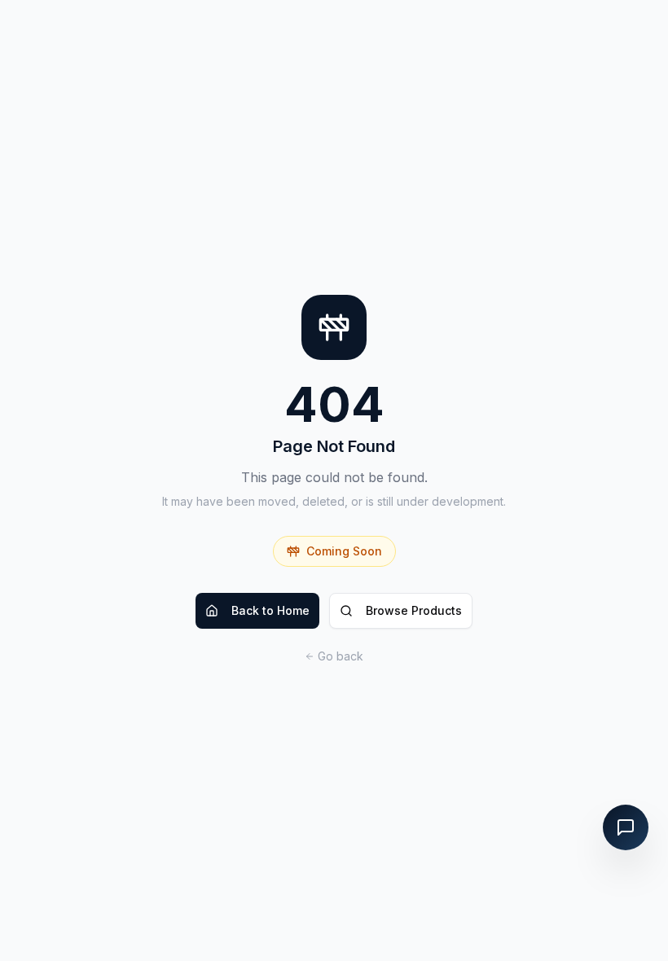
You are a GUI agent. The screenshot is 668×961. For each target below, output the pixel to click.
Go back (340, 656)
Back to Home (270, 610)
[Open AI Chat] (625, 827)
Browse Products (414, 610)
